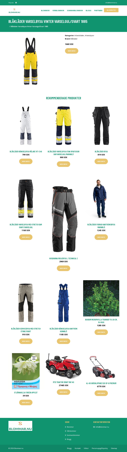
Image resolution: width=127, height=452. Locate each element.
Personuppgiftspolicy (100, 448)
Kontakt (78, 448)
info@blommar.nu (111, 3)
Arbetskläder (79, 35)
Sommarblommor (75, 10)
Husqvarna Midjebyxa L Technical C (63, 258)
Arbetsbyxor (89, 35)
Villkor (86, 448)
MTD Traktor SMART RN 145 (63, 382)
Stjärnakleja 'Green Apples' (26, 392)
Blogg (88, 10)
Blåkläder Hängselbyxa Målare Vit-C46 (26, 151)
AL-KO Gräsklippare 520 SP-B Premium (101, 383)
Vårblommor (58, 10)
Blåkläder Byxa (101, 151)
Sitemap (114, 448)
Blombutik (111, 10)
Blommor (45, 10)
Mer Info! (71, 51)
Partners (98, 10)
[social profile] (16, 3)
